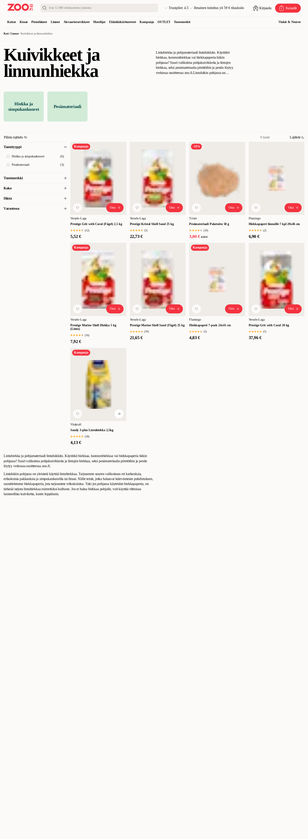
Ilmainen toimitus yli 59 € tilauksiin (219, 8)
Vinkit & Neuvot (289, 22)
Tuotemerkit (182, 22)
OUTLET (164, 22)
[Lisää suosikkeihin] (77, 207)
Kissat (24, 22)
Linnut (55, 22)
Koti (6, 33)
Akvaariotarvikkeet (77, 22)
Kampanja (147, 22)
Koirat (11, 22)
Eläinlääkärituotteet (122, 22)
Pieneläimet (39, 22)
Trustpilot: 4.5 (178, 8)
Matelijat (99, 22)
